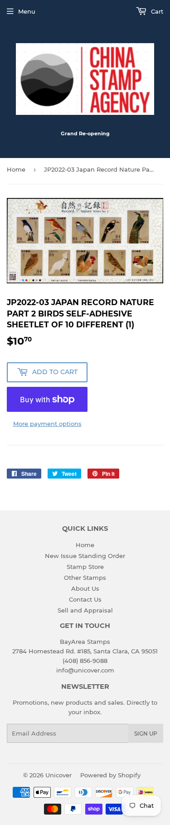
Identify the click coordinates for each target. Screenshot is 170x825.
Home (16, 169)
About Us (85, 588)
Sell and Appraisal (85, 610)
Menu (26, 11)
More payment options (47, 423)
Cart (156, 11)
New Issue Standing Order (85, 555)
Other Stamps (85, 577)
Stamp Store (85, 566)
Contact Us (85, 599)
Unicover (58, 775)
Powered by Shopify (110, 775)
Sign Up (145, 733)
